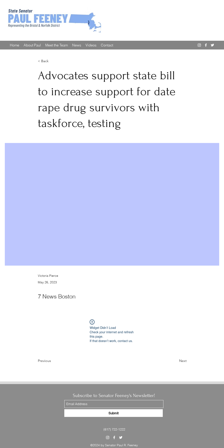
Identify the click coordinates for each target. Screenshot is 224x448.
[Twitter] (212, 45)
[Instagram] (199, 45)
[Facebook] (206, 45)
